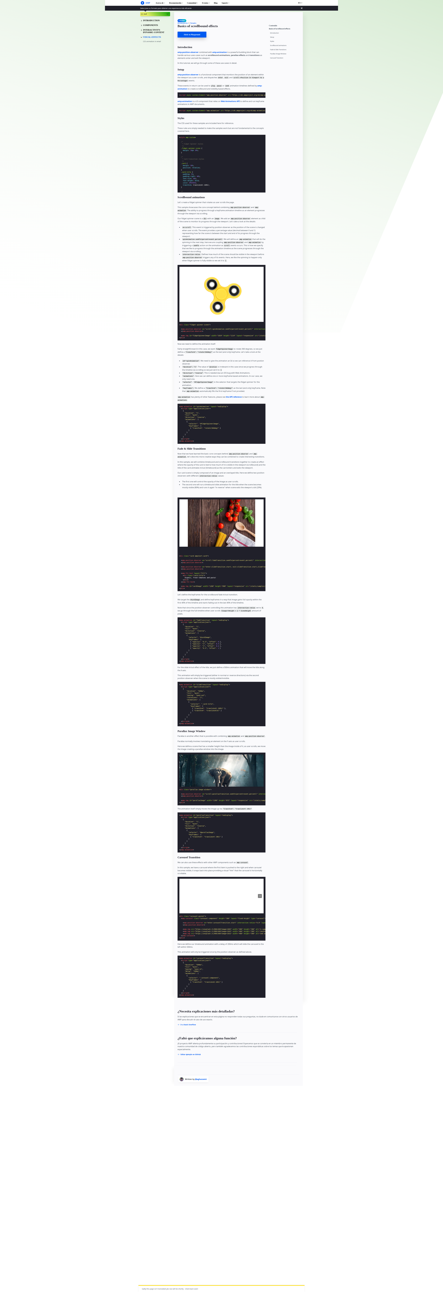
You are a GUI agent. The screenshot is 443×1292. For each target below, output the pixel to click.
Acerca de (159, 3)
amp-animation (219, 52)
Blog (215, 3)
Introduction (274, 33)
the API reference (234, 397)
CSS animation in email (152, 41)
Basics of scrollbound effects (279, 29)
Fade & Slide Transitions (278, 50)
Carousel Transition (276, 58)
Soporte (225, 3)
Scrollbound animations (278, 45)
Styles (272, 41)
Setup (272, 37)
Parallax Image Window (278, 54)
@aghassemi (201, 1079)
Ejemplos (193, 23)
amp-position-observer (188, 52)
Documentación (175, 3)
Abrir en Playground (192, 35)
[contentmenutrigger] (285, 25)
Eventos (205, 3)
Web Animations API (230, 101)
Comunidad (191, 3)
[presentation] (260, 896)
